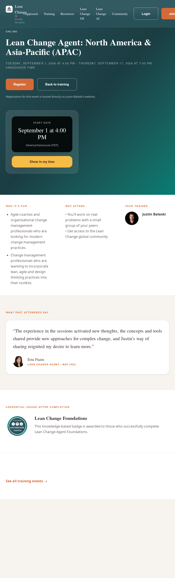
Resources (67, 14)
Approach (31, 14)
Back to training (57, 84)
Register (19, 84)
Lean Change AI (101, 13)
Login (146, 13)
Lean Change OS (85, 13)
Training (49, 14)
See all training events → (26, 481)
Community (120, 14)
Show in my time (42, 161)
